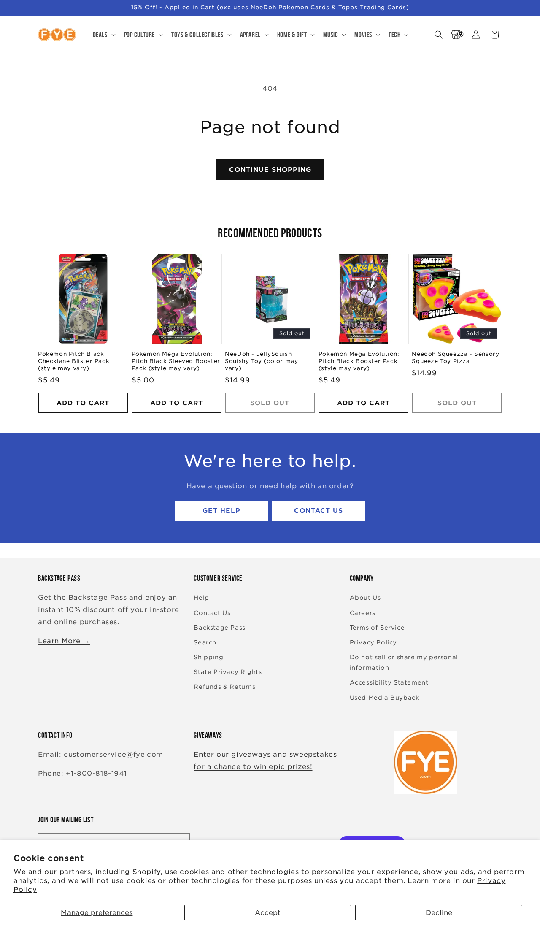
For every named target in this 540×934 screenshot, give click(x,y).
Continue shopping (270, 169)
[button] (103, 34)
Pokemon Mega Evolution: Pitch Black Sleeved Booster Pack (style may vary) (176, 361)
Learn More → (64, 641)
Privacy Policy (373, 642)
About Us (365, 598)
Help (201, 598)
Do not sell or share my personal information (404, 662)
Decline (439, 913)
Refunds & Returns (224, 687)
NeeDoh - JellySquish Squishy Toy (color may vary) (261, 361)
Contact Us (318, 511)
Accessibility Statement (389, 683)
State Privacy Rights (228, 672)
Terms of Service (377, 627)
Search (205, 642)
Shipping (208, 657)
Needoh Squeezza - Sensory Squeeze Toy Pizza (455, 358)
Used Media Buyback (384, 697)
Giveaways (208, 735)
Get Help (221, 511)
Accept (268, 913)
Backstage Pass (219, 627)
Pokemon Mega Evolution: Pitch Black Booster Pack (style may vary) (359, 361)
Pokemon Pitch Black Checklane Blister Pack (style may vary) (73, 361)
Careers (362, 612)
